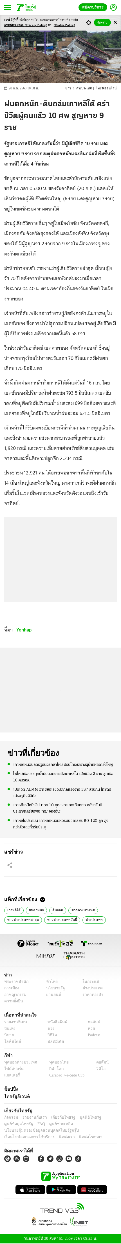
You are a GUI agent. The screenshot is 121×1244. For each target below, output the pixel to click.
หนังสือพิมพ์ (55, 1022)
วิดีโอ (50, 1035)
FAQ (37, 1124)
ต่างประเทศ (86, 88)
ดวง (49, 1028)
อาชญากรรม (14, 995)
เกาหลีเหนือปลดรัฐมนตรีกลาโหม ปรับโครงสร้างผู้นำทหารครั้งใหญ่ (63, 764)
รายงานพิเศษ (14, 1022)
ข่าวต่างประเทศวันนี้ (58, 919)
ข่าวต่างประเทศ (79, 910)
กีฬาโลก (51, 1069)
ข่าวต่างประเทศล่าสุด (21, 919)
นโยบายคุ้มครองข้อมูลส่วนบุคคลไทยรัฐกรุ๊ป (37, 1130)
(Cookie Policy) (64, 25)
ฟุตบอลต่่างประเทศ (18, 1062)
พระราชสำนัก (14, 982)
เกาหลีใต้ (13, 910)
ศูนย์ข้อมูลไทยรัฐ (17, 1124)
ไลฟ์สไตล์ (11, 1041)
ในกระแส (89, 982)
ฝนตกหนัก (34, 910)
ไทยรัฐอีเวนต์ (15, 1096)
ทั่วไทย (50, 982)
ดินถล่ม (55, 910)
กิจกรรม (10, 1117)
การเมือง (11, 988)
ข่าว (71, 88)
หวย (89, 1028)
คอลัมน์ (91, 1022)
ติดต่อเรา (59, 1137)
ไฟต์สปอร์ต (12, 1069)
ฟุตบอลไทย (54, 1062)
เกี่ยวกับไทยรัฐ (59, 1117)
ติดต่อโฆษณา (81, 1137)
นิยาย (8, 1035)
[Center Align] (115, 22)
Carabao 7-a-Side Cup (65, 1075)
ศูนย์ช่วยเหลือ (55, 1124)
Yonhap (24, 630)
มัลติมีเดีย (53, 1041)
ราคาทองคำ (91, 995)
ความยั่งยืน (13, 1001)
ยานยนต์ (51, 995)
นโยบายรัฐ (53, 988)
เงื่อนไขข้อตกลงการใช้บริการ (26, 1137)
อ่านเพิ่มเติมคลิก (25, 25)
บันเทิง (9, 1028)
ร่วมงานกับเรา (32, 1117)
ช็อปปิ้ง (10, 1089)
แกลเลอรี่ (11, 1075)
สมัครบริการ (94, 7)
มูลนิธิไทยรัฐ (84, 1117)
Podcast (93, 1035)
